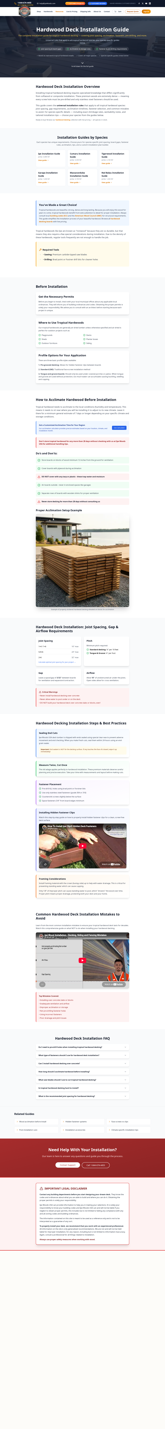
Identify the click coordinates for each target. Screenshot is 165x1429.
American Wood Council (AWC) (88, 216)
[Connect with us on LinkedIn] (150, 3)
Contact (107, 11)
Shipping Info (85, 11)
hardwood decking (63, 120)
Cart (119, 11)
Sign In (146, 11)
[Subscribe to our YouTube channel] (146, 3)
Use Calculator (119, 428)
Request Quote (133, 11)
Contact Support (68, 1165)
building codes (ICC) (59, 216)
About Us (97, 11)
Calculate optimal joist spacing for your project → (57, 662)
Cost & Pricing (71, 11)
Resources (59, 11)
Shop (39, 11)
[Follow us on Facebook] (139, 3)
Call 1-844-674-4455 (96, 1165)
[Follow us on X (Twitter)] (143, 3)
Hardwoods (48, 11)
